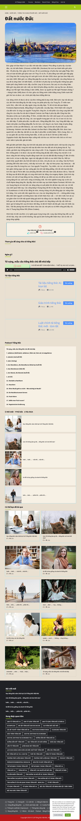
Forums (30, 2)
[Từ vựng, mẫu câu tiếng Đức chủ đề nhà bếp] (58, 657)
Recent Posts (46, 2)
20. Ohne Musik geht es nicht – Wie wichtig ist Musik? (23, 389)
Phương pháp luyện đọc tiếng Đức (45, 758)
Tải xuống (68, 283)
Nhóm (24, 811)
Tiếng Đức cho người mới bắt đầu (41, 770)
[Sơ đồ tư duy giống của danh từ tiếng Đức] (13, 477)
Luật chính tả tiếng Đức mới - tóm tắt (49, 324)
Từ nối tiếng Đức (53, 782)
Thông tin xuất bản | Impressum (17, 808)
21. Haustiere (10, 385)
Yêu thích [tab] (29, 412)
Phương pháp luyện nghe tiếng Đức (19, 758)
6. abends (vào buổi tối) (14, 357)
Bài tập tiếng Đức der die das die (29, 726)
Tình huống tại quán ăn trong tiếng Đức (21, 778)
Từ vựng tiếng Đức (13, 786)
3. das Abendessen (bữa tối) (15, 369)
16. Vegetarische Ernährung (15, 404)
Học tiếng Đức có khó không (37, 742)
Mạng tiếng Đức (13, 811)
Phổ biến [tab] (19, 412)
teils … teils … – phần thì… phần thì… (34, 495)
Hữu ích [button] (34, 233)
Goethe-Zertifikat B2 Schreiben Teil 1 (20, 738)
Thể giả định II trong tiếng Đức (17, 766)
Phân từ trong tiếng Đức (54, 754)
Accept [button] (68, 815)
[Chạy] (7, 270)
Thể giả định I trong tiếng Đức (41, 766)
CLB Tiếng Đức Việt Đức (50, 726)
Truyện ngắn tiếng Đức (15, 774)
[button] (7, 6)
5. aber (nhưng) (11, 361)
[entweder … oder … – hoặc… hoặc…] (22, 657)
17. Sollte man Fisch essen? (15, 400)
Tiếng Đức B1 (22, 770)
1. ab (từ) (9, 377)
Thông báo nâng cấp (38, 808)
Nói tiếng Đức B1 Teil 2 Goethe (17, 754)
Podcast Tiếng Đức (66, 758)
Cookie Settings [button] (58, 815)
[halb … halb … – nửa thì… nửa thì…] (13, 459)
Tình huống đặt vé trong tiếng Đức (49, 778)
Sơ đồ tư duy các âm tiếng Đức (16, 638)
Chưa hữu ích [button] (49, 233)
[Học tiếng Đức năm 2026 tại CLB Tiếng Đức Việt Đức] (13, 424)
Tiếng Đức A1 (58, 766)
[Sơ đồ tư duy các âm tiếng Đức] (22, 624)
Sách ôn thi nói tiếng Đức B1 (42, 762)
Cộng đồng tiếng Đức (15, 805)
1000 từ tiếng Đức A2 (14, 722)
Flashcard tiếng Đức (59, 730)
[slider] (72, 269)
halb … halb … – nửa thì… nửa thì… (34, 460)
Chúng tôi (21, 802)
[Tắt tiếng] (68, 270)
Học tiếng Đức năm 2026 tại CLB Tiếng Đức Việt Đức (38, 424)
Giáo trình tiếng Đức (49, 303)
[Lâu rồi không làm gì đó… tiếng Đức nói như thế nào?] (13, 441)
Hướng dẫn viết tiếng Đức (16, 742)
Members (37, 2)
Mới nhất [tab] (10, 412)
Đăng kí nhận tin (42, 802)
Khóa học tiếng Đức (56, 742)
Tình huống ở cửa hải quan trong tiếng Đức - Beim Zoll (26, 782)
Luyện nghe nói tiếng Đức (30, 746)
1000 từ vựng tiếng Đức (31, 722)
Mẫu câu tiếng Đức (53, 750)
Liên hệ (63, 2)
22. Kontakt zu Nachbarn (14, 381)
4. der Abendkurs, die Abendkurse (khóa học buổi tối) (24, 365)
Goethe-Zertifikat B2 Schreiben (35, 734)
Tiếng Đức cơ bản (60, 770)
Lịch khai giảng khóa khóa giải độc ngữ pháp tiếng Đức (25, 750)
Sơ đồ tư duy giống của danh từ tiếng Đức (35, 477)
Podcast (38, 811)
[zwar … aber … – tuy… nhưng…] (58, 590)
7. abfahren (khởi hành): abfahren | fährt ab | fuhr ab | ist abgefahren (29, 353)
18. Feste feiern (11, 397)
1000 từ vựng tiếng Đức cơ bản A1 (53, 722)
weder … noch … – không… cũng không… (56, 638)
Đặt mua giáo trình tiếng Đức (17, 791)
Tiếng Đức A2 (11, 770)
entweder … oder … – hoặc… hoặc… (18, 672)
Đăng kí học (55, 2)
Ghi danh (31, 811)
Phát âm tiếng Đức (36, 754)
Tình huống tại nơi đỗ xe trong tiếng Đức (40, 774)
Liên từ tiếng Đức (13, 746)
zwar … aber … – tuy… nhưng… (52, 605)
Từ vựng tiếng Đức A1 (30, 786)
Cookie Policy (46, 805)
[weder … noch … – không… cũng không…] (58, 624)
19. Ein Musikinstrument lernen (16, 393)
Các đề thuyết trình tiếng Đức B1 (18, 730)
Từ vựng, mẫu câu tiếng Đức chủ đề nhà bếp (20, 349)
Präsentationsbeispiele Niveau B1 (18, 762)
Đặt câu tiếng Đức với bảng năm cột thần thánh (56, 786)
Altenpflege (11, 726)
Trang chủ (11, 802)
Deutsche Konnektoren (40, 730)
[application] (40, 270)
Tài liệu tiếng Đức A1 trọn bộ (50, 284)
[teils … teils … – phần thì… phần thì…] (13, 495)
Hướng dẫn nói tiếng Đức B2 (45, 738)
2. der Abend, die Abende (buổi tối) (18, 373)
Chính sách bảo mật (31, 805)
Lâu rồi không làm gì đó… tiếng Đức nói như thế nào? (39, 442)
